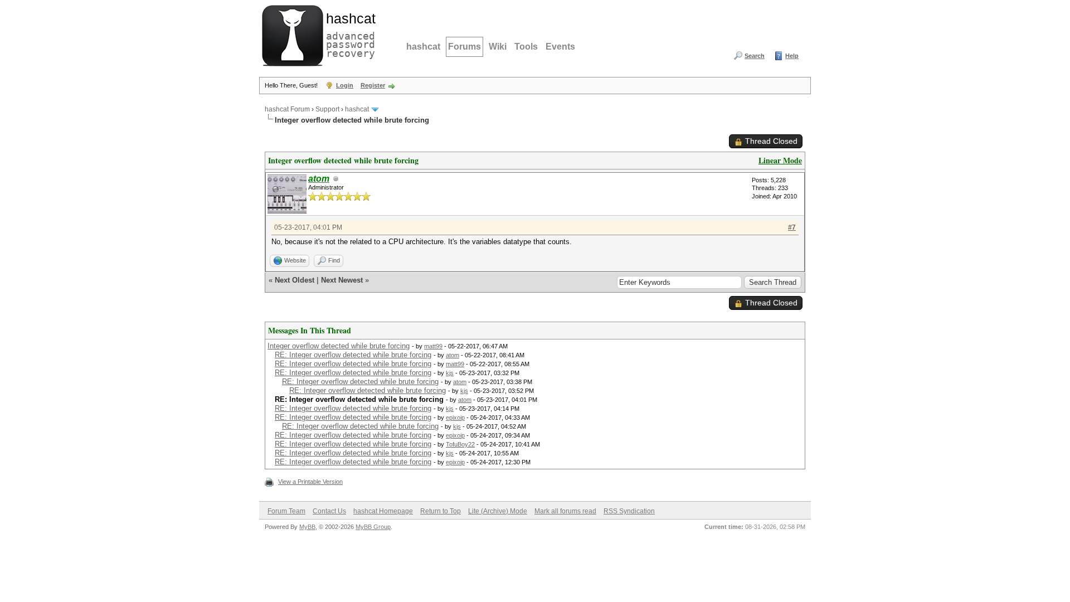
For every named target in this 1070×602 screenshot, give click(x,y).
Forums (464, 46)
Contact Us (329, 511)
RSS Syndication (629, 511)
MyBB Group (373, 526)
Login (344, 85)
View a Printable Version (310, 481)
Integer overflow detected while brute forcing (339, 346)
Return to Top (440, 511)
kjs (450, 373)
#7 (792, 227)
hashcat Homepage (383, 511)
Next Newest (342, 280)
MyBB (307, 526)
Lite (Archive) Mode (497, 511)
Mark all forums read (565, 511)
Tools (526, 46)
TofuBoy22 (460, 444)
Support (327, 109)
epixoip (455, 417)
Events (560, 46)
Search (755, 55)
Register (373, 85)
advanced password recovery (348, 34)
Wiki (498, 46)
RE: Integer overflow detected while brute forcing (353, 355)
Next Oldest (294, 280)
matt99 (433, 346)
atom (452, 355)
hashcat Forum (287, 109)
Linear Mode (780, 160)
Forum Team (286, 511)
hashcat (423, 46)
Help (792, 55)
